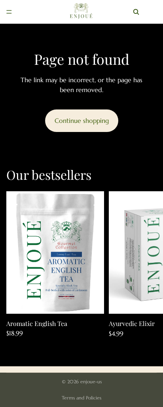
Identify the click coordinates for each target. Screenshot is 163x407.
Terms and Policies (81, 398)
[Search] (136, 12)
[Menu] (9, 12)
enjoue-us (91, 381)
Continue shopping (82, 120)
